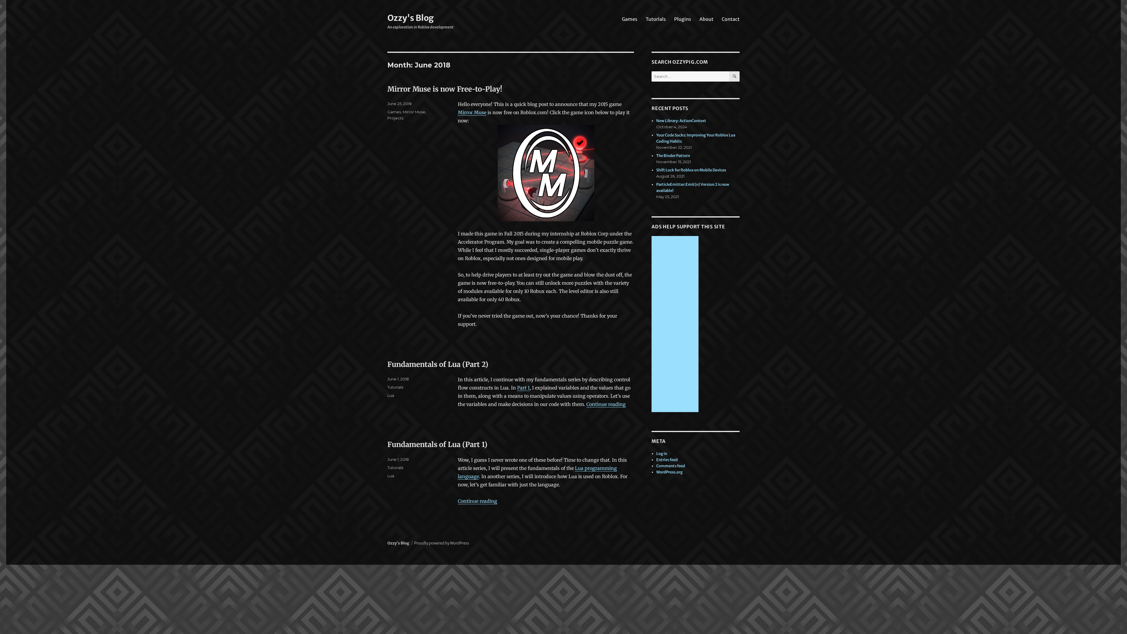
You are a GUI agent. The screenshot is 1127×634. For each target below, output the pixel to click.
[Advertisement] (675, 325)
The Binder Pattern (673, 155)
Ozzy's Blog (410, 18)
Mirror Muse (472, 112)
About (706, 19)
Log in (661, 453)
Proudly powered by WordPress (441, 543)
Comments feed (670, 465)
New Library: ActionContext (681, 120)
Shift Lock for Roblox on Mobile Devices (691, 170)
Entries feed (667, 459)
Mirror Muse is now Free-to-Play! (444, 89)
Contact (731, 19)
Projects (395, 118)
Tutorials (656, 19)
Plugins (682, 19)
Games (629, 19)
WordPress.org (669, 472)
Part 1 (523, 388)
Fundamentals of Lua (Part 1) (437, 444)
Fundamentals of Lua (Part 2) (437, 364)
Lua (390, 395)
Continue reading (606, 404)
